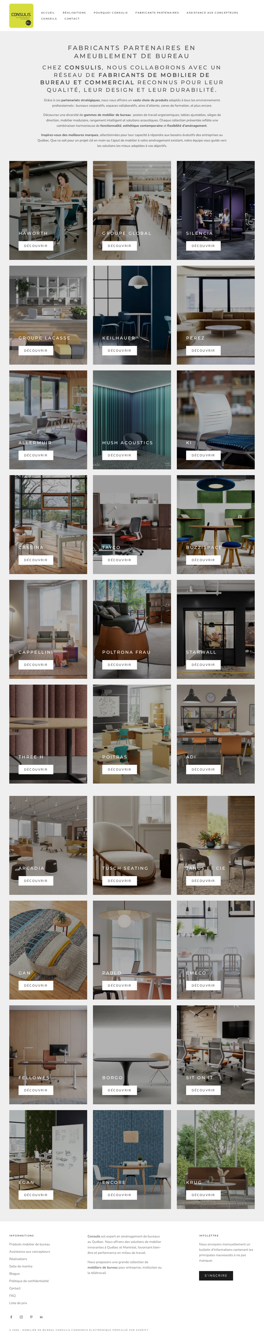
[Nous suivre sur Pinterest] (31, 1317)
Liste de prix (18, 1303)
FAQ (12, 1295)
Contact (72, 18)
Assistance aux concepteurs (212, 12)
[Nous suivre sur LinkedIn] (41, 1317)
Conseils (49, 18)
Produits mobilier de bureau (29, 1244)
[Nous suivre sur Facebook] (11, 1317)
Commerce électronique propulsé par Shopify (109, 1330)
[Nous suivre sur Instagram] (21, 1317)
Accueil (48, 12)
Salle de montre (20, 1266)
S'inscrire (216, 1276)
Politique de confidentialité (29, 1281)
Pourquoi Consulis (111, 12)
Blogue (14, 1273)
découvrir (36, 246)
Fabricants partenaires (157, 12)
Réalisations (74, 12)
